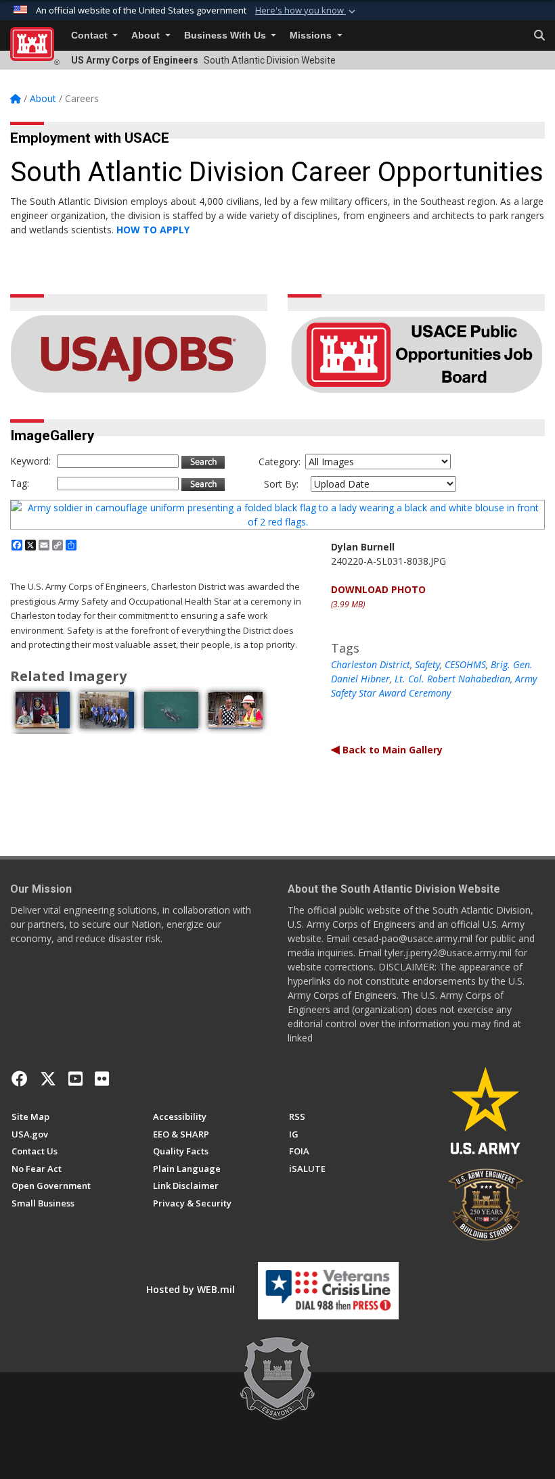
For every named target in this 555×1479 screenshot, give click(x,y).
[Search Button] (539, 35)
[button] (306, 11)
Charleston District (370, 664)
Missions (312, 35)
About (146, 35)
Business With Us (226, 35)
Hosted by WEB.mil (190, 1289)
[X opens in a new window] (48, 1078)
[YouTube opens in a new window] (75, 1078)
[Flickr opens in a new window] (102, 1078)
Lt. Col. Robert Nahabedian (452, 678)
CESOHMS (465, 664)
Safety (427, 664)
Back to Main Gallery (391, 749)
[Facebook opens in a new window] (20, 1078)
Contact (90, 35)
